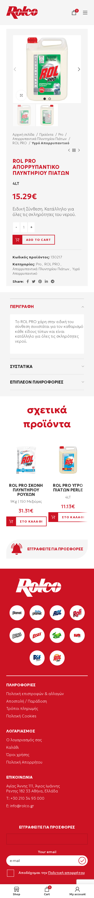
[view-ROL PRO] (57, 657)
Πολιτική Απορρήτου (24, 762)
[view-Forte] (77, 635)
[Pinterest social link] (40, 281)
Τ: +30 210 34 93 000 (25, 798)
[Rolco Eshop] (22, 12)
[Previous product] (68, 150)
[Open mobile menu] (85, 13)
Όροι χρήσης (17, 754)
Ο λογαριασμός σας (24, 739)
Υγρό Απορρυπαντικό (50, 143)
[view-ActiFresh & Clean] (57, 635)
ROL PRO (20, 143)
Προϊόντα (46, 134)
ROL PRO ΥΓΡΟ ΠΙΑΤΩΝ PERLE (68, 487)
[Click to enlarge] (21, 95)
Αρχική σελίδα (24, 134)
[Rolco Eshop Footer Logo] (38, 595)
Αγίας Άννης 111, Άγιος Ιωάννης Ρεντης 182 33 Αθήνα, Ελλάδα (33, 788)
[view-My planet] (17, 612)
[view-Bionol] (17, 635)
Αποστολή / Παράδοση (26, 701)
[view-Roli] (77, 612)
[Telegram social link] (52, 281)
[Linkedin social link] (46, 281)
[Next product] (78, 150)
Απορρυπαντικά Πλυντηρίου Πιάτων (40, 139)
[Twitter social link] (33, 281)
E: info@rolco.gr (20, 805)
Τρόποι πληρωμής (22, 708)
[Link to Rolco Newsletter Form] (47, 549)
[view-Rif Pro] (37, 657)
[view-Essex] (37, 635)
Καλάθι (12, 747)
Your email (47, 852)
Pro (61, 134)
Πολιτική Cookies (21, 716)
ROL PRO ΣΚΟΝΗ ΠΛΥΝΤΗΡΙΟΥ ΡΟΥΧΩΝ (26, 490)
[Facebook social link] (27, 281)
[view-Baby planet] (37, 612)
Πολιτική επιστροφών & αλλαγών (35, 693)
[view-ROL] (57, 612)
